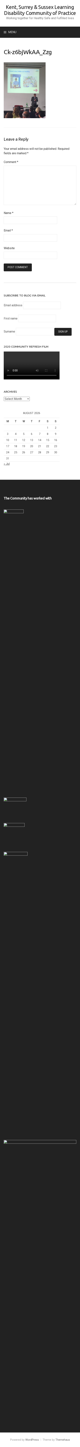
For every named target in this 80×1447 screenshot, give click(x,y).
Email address (13, 305)
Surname (9, 331)
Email (8, 230)
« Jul (7, 464)
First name (10, 318)
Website (9, 248)
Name (8, 213)
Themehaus (62, 1439)
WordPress (32, 1439)
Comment (11, 162)
